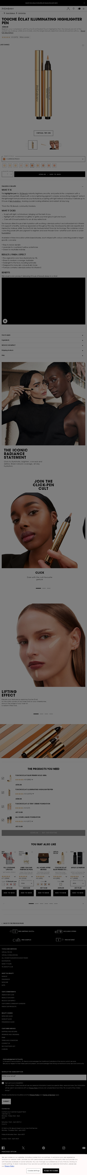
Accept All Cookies (51, 1171)
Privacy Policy (9, 1166)
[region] (43, 1164)
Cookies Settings (33, 1171)
